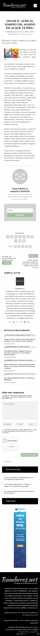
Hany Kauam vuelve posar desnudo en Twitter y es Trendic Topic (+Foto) (20, 340)
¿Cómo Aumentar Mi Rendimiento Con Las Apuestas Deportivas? (18, 478)
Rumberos (20, 32)
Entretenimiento (14, 34)
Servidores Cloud (25, 627)
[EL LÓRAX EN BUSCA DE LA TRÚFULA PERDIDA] (20, 374)
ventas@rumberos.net (30, 615)
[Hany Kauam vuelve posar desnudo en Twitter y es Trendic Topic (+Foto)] (20, 335)
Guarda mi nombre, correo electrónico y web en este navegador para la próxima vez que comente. (19, 431)
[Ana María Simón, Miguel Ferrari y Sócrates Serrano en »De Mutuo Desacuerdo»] (20, 347)
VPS (16, 627)
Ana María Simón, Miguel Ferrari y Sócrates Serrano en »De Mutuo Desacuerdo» (18, 353)
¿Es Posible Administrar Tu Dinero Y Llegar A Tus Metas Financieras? (17, 485)
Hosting (11, 627)
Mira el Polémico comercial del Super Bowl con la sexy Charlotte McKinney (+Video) (19, 366)
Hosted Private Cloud (23, 629)
